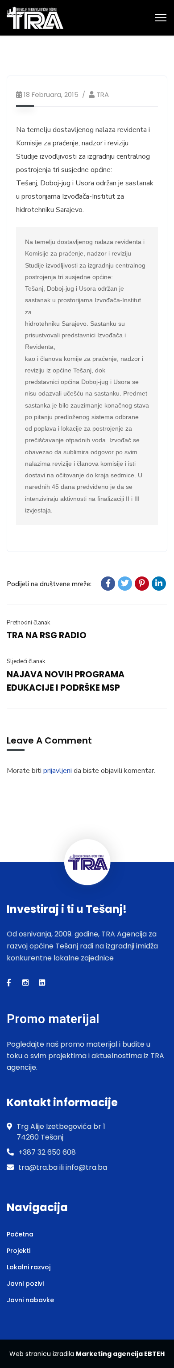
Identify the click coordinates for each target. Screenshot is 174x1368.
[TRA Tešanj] (35, 17)
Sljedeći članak (26, 661)
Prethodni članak (28, 623)
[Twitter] (125, 583)
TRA (102, 94)
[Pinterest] (142, 583)
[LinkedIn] (159, 583)
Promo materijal (53, 1019)
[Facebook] (108, 583)
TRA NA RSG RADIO (47, 635)
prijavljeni (57, 771)
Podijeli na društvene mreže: (49, 584)
